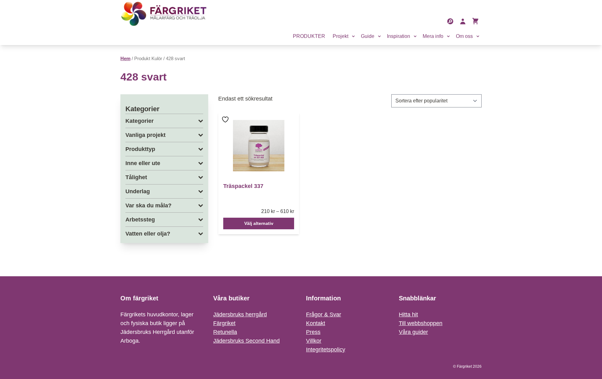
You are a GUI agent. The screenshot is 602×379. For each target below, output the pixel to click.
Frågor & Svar (323, 314)
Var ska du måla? (148, 205)
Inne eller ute (142, 163)
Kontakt (315, 323)
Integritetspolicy (325, 349)
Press (313, 332)
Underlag (137, 191)
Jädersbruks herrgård (240, 314)
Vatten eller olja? (147, 234)
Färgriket (224, 323)
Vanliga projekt (145, 135)
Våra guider (413, 332)
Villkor (313, 341)
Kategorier (139, 121)
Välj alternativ (258, 223)
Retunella (225, 332)
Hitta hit (408, 314)
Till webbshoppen (420, 323)
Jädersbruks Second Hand (246, 341)
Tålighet (136, 177)
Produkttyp (140, 149)
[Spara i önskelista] (226, 124)
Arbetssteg (140, 219)
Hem (125, 58)
